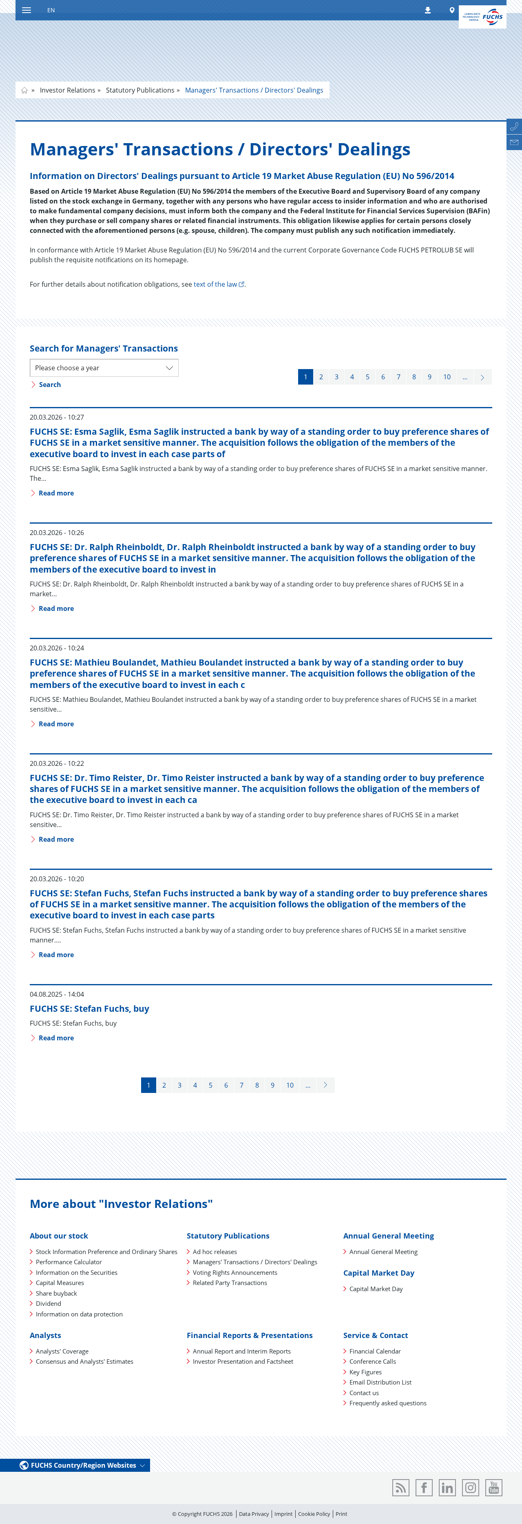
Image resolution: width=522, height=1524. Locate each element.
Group (24, 90)
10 (447, 376)
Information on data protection (79, 1314)
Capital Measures (60, 1282)
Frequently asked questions (388, 1403)
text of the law (215, 284)
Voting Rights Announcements (235, 1272)
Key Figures (365, 1372)
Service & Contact (375, 1335)
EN (51, 10)
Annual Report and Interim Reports (242, 1351)
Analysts (45, 1335)
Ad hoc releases (215, 1252)
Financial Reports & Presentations (250, 1335)
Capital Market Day (378, 1273)
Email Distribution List (380, 1382)
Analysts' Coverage (62, 1351)
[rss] (400, 1487)
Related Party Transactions (230, 1282)
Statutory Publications (139, 90)
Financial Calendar (375, 1351)
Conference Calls (372, 1361)
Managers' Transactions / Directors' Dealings (253, 90)
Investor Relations (66, 90)
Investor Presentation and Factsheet (243, 1361)
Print (341, 1513)
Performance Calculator (69, 1262)
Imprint (283, 1513)
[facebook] (424, 1487)
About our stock (59, 1236)
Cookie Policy (314, 1513)
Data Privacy (254, 1513)
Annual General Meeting (388, 1236)
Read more (55, 493)
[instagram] (470, 1487)
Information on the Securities (76, 1272)
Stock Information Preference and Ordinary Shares (106, 1252)
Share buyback (56, 1293)
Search (49, 384)
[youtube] (493, 1487)
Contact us (364, 1393)
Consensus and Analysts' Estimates (84, 1361)
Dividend (48, 1303)
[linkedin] (447, 1487)
